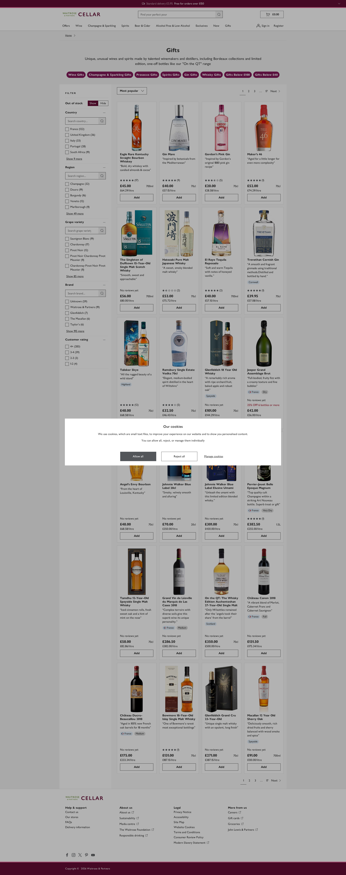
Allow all (138, 456)
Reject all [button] (179, 456)
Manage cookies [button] (213, 456)
